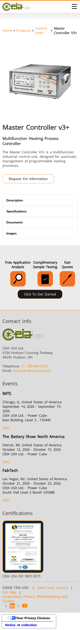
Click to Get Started (40, 294)
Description (14, 200)
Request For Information (28, 179)
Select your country (52, 587)
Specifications (16, 211)
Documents (14, 222)
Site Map (9, 592)
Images (11, 233)
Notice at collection (21, 625)
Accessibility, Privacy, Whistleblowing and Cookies (34, 598)
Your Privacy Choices (33, 618)
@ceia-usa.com (32, 370)
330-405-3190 (34, 366)
